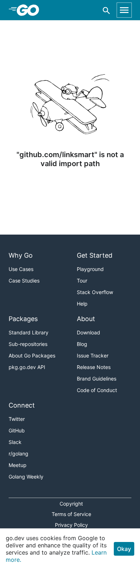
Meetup (18, 465)
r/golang (18, 453)
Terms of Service (71, 514)
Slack (15, 442)
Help (82, 304)
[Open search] (106, 10)
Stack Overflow (95, 292)
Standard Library (28, 332)
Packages (23, 319)
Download (88, 332)
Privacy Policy (71, 525)
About (86, 319)
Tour (82, 280)
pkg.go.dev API (27, 367)
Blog (82, 344)
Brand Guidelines (96, 378)
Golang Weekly (26, 477)
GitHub (17, 430)
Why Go (21, 255)
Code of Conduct (97, 390)
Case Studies (24, 280)
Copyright (71, 504)
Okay (124, 548)
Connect (22, 405)
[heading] (30, 10)
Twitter (17, 419)
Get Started (94, 255)
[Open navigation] (124, 10)
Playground (90, 269)
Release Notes (94, 367)
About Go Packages (32, 355)
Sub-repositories (28, 344)
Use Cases (21, 269)
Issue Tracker (92, 355)
